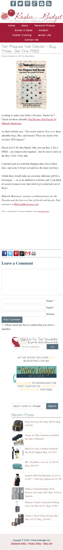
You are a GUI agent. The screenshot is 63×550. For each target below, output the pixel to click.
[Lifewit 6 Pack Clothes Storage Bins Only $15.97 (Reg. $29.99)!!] (18, 520)
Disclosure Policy (18, 543)
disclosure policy (43, 211)
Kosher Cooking (21, 35)
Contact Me (31, 39)
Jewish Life (44, 35)
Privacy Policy (34, 543)
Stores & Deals (23, 30)
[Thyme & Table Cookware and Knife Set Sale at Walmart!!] (18, 439)
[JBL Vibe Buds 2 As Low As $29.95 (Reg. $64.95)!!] (18, 466)
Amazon (43, 30)
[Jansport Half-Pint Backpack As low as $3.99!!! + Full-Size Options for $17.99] (18, 480)
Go (52, 346)
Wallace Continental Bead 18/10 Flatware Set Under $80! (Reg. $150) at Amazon (43, 492)
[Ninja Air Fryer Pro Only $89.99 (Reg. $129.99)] (18, 426)
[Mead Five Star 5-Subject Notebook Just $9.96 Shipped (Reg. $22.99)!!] (18, 453)
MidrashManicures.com (26, 204)
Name (49, 300)
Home (11, 25)
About (24, 25)
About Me (47, 543)
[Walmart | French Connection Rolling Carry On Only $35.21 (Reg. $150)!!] (18, 507)
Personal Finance (45, 25)
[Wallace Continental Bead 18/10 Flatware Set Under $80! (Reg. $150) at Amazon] (18, 493)
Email (49, 307)
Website (50, 314)
